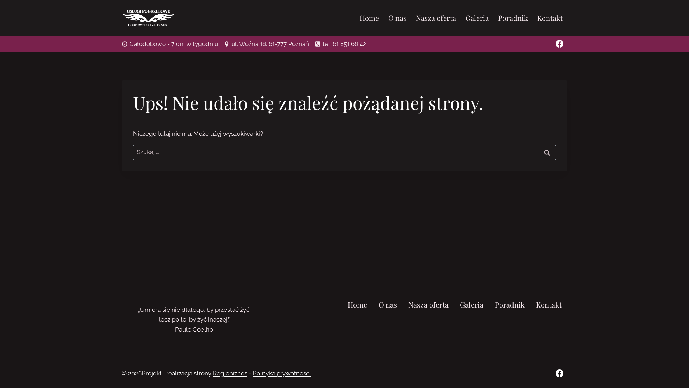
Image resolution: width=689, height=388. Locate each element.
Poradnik (513, 18)
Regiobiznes (230, 373)
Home (369, 18)
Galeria (477, 18)
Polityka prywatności (282, 373)
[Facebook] (559, 44)
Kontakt (550, 18)
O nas (397, 18)
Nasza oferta (436, 18)
